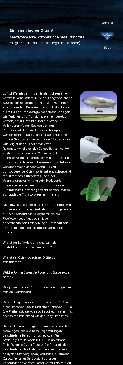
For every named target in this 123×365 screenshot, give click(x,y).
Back (107, 47)
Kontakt (107, 22)
